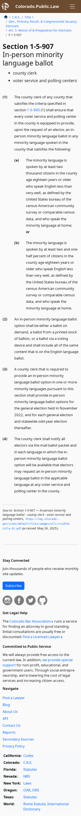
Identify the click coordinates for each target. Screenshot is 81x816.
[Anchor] (73, 149)
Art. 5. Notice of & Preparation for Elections (40, 30)
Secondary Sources (18, 739)
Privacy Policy (14, 746)
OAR (26, 790)
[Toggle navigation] (72, 6)
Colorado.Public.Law (37, 6)
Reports (9, 732)
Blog (6, 704)
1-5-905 (33, 109)
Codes (28, 755)
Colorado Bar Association (30, 621)
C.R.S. (16, 17)
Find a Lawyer (14, 697)
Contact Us (12, 725)
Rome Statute (34, 804)
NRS (26, 776)
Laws (27, 783)
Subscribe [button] (13, 585)
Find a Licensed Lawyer (41, 636)
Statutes (30, 769)
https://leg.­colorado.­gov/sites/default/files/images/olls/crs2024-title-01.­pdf (37, 524)
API (5, 718)
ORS (35, 790)
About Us (10, 711)
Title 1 (29, 17)
